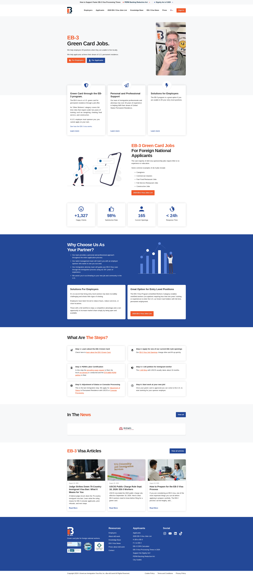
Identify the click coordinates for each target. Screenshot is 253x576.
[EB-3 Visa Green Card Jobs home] (69, 10)
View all (181, 415)
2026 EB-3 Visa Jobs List (143, 193)
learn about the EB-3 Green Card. (98, 352)
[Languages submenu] (172, 10)
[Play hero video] (171, 48)
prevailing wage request (95, 370)
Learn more (86, 131)
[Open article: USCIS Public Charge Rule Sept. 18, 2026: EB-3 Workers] (126, 470)
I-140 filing (143, 370)
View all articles (177, 451)
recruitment (83, 373)
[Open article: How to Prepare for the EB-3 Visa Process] (167, 470)
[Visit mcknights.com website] (126, 429)
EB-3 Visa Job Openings (148, 352)
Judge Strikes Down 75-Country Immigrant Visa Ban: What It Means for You (85, 489)
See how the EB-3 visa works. (81, 126)
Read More (86, 508)
